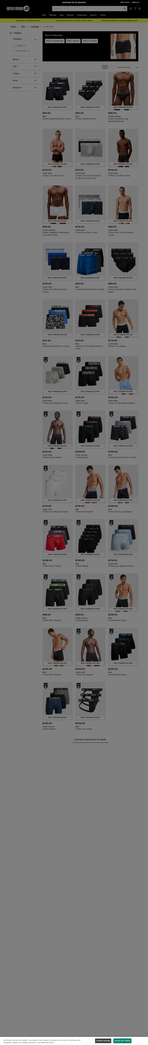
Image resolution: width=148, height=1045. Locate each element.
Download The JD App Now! (74, 2)
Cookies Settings (103, 1040)
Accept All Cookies (122, 1040)
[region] (74, 1041)
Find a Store (125, 2)
